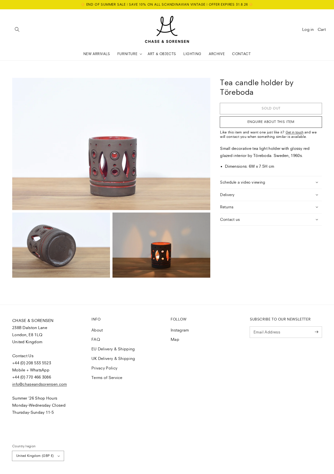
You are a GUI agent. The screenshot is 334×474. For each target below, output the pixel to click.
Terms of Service (106, 377)
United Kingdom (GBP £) (35, 456)
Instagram (180, 330)
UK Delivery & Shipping (113, 358)
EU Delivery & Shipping (113, 348)
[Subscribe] (316, 332)
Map (175, 339)
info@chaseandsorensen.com (39, 384)
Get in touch (294, 132)
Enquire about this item (270, 122)
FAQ (95, 339)
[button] (17, 29)
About (97, 330)
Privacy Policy (104, 368)
